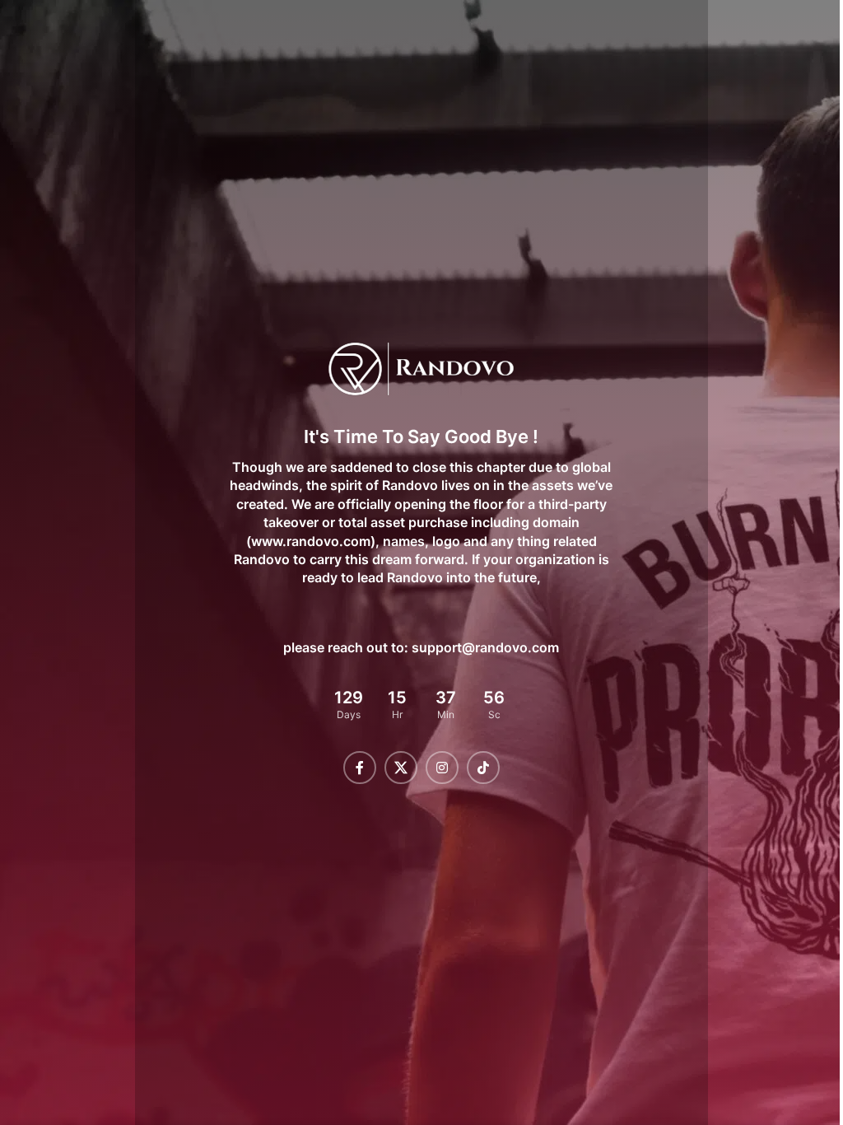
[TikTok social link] (476, 767)
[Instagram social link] (435, 767)
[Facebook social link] (353, 767)
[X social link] (394, 767)
